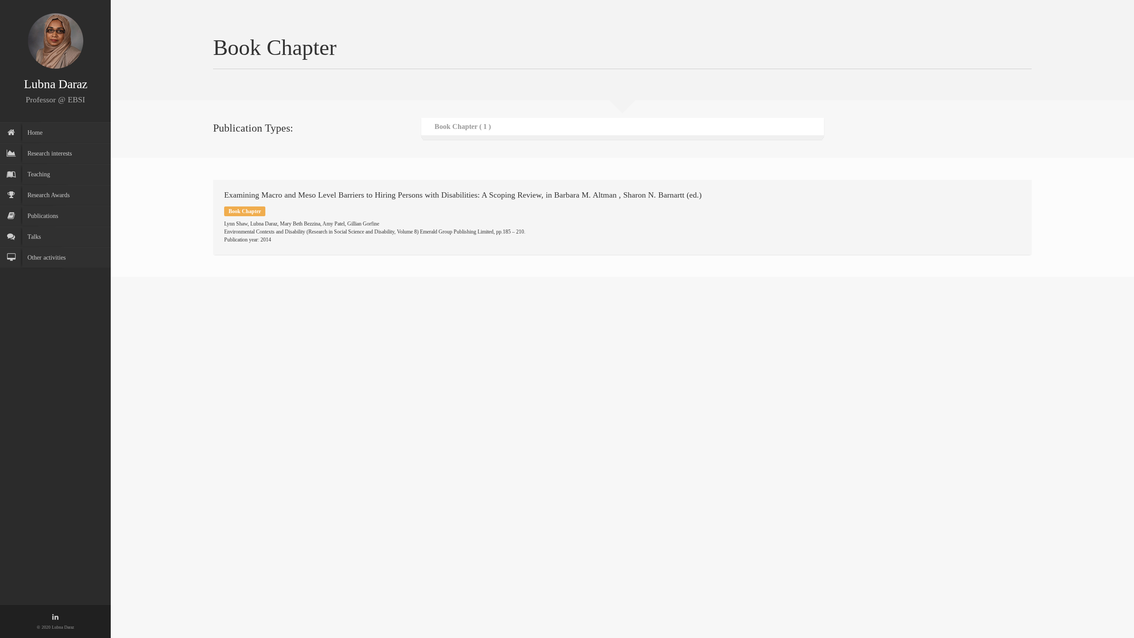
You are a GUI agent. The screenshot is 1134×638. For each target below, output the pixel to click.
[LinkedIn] (55, 617)
